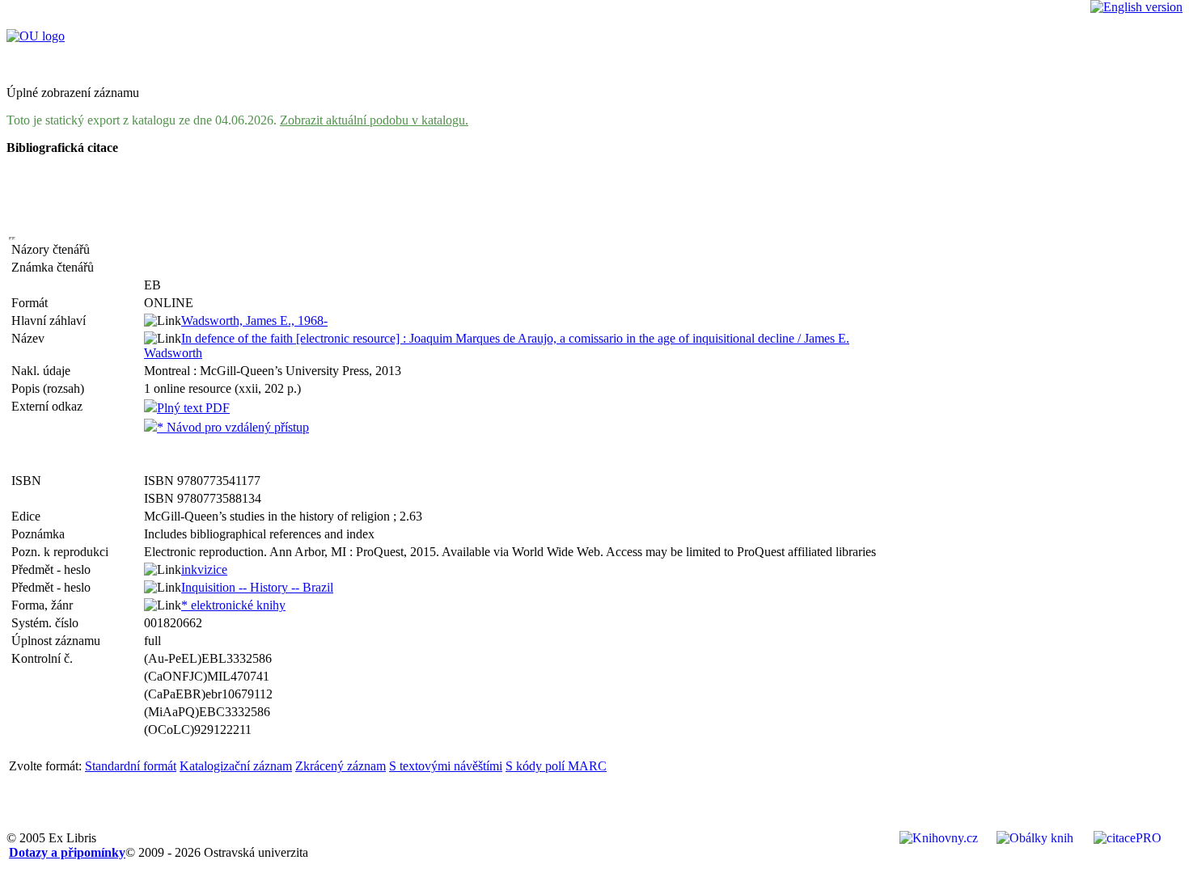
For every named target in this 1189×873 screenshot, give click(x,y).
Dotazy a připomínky (67, 852)
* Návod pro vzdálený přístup (233, 427)
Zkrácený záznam (340, 766)
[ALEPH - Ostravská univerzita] (35, 36)
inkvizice (204, 569)
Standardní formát (130, 766)
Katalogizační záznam (236, 766)
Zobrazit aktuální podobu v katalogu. (374, 120)
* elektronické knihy (233, 605)
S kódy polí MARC (556, 766)
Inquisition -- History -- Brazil (257, 587)
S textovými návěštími (445, 766)
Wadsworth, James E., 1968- (254, 320)
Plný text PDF (193, 408)
